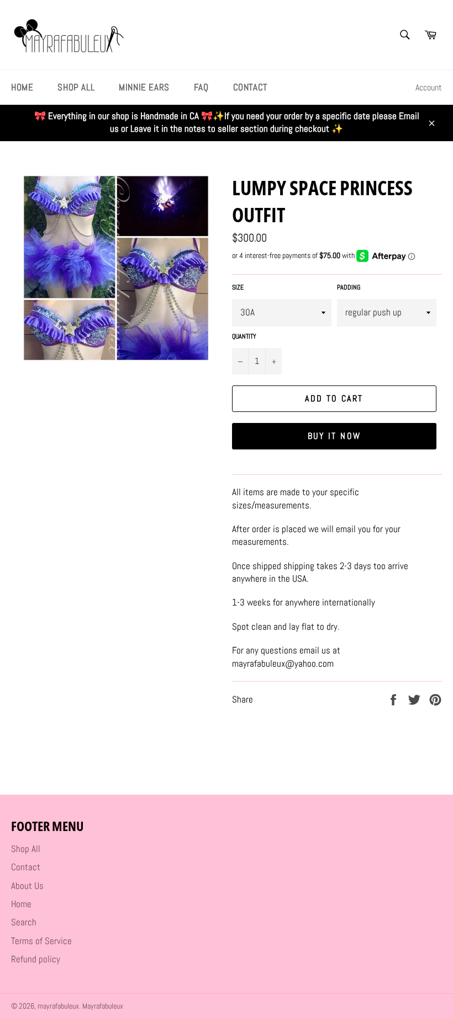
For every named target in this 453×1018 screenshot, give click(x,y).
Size (238, 287)
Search (23, 922)
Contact (250, 87)
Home (22, 87)
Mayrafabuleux (102, 1006)
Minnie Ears (144, 87)
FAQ (201, 87)
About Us (27, 886)
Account (428, 87)
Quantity (244, 336)
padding (348, 287)
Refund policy (35, 959)
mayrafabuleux (58, 1006)
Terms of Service (41, 941)
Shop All (75, 87)
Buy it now (334, 436)
